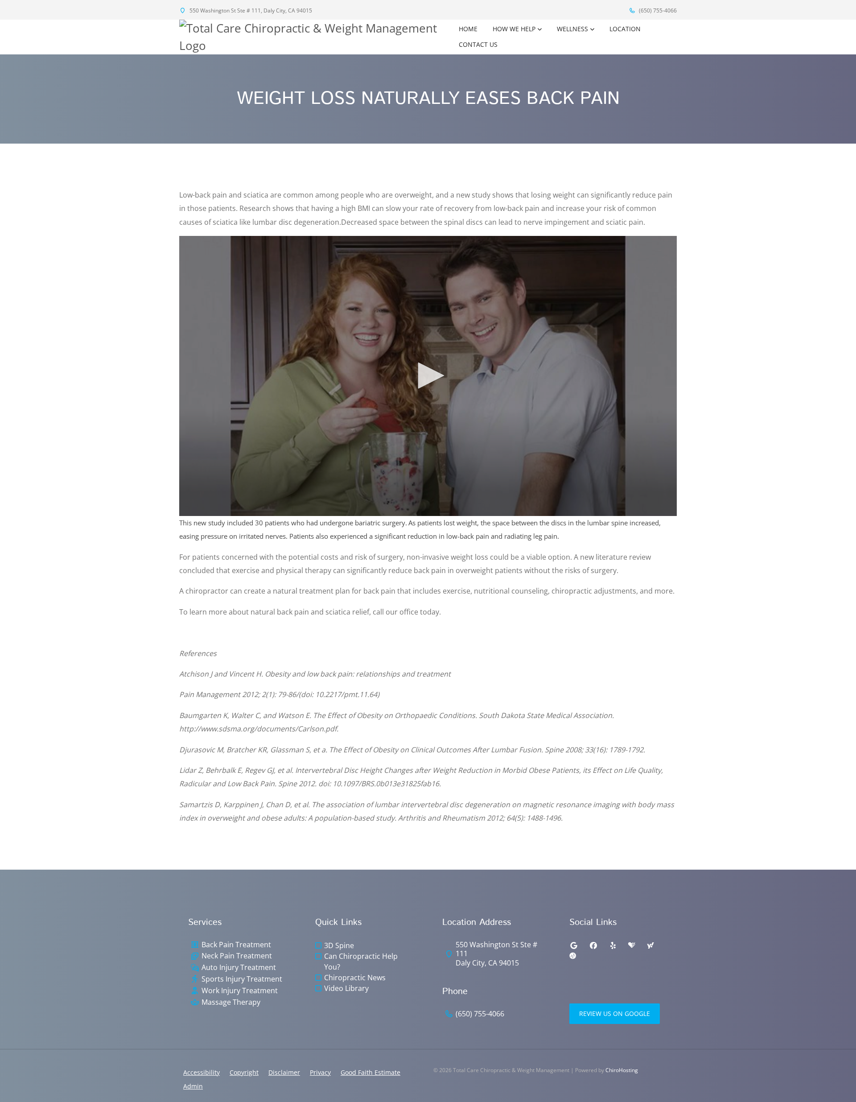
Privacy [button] (320, 1072)
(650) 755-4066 (657, 10)
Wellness (572, 29)
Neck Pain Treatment (237, 956)
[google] (573, 945)
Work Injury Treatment (240, 990)
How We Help (514, 29)
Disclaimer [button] (284, 1072)
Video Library (346, 988)
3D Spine (339, 945)
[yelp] (613, 945)
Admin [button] (193, 1086)
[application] (428, 376)
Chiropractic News (355, 977)
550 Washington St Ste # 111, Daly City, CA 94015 (250, 10)
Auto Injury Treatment (239, 967)
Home (468, 29)
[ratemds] (572, 956)
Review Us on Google (614, 1013)
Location (625, 29)
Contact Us (478, 44)
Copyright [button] (244, 1072)
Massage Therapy (231, 1002)
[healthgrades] (631, 945)
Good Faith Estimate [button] (370, 1072)
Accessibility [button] (201, 1072)
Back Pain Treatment (236, 944)
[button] (428, 375)
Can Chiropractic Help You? (361, 961)
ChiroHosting (621, 1070)
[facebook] (593, 945)
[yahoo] (650, 945)
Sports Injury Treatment (242, 979)
